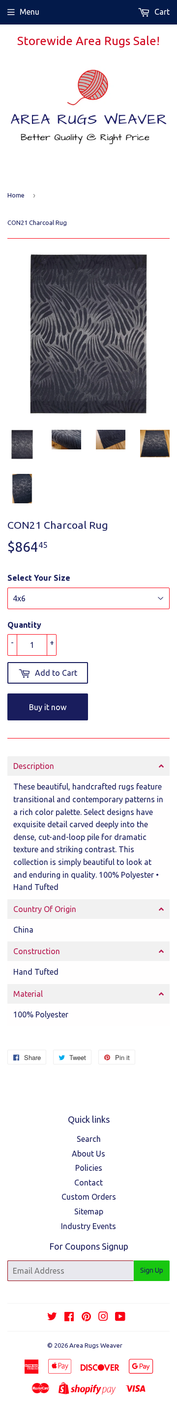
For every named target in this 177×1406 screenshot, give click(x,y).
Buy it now (47, 707)
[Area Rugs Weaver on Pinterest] (86, 1317)
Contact (88, 1182)
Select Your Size (38, 577)
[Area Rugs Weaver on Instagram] (103, 1317)
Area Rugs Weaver (95, 1345)
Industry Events (88, 1226)
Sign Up (151, 1270)
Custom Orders (88, 1196)
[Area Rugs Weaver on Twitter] (52, 1317)
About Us (88, 1153)
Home (16, 195)
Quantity (24, 624)
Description (33, 766)
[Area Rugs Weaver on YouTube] (120, 1317)
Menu (29, 11)
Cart (161, 11)
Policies (88, 1167)
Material (28, 994)
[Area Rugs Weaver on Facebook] (69, 1317)
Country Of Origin (44, 909)
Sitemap (88, 1211)
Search (89, 1139)
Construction (36, 951)
